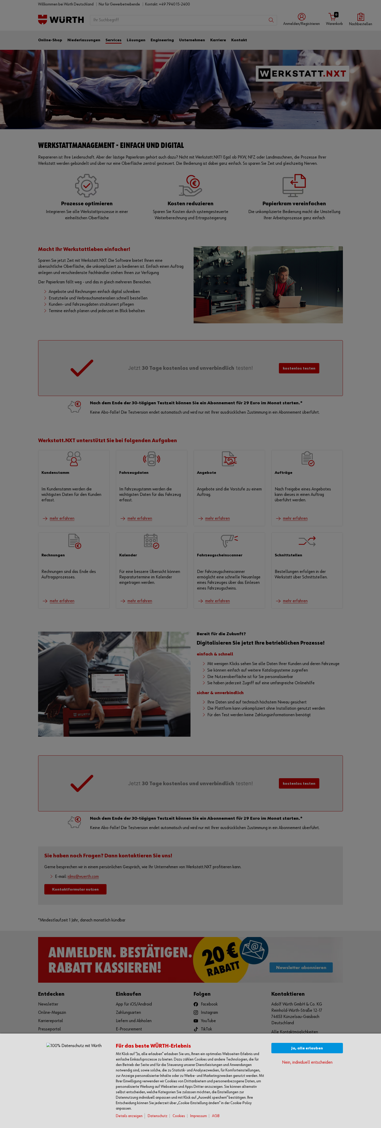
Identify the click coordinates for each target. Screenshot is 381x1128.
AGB (216, 1116)
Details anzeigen (129, 1116)
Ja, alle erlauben (307, 1048)
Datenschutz (157, 1116)
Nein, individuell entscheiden (307, 1062)
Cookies (179, 1116)
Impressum (198, 1116)
